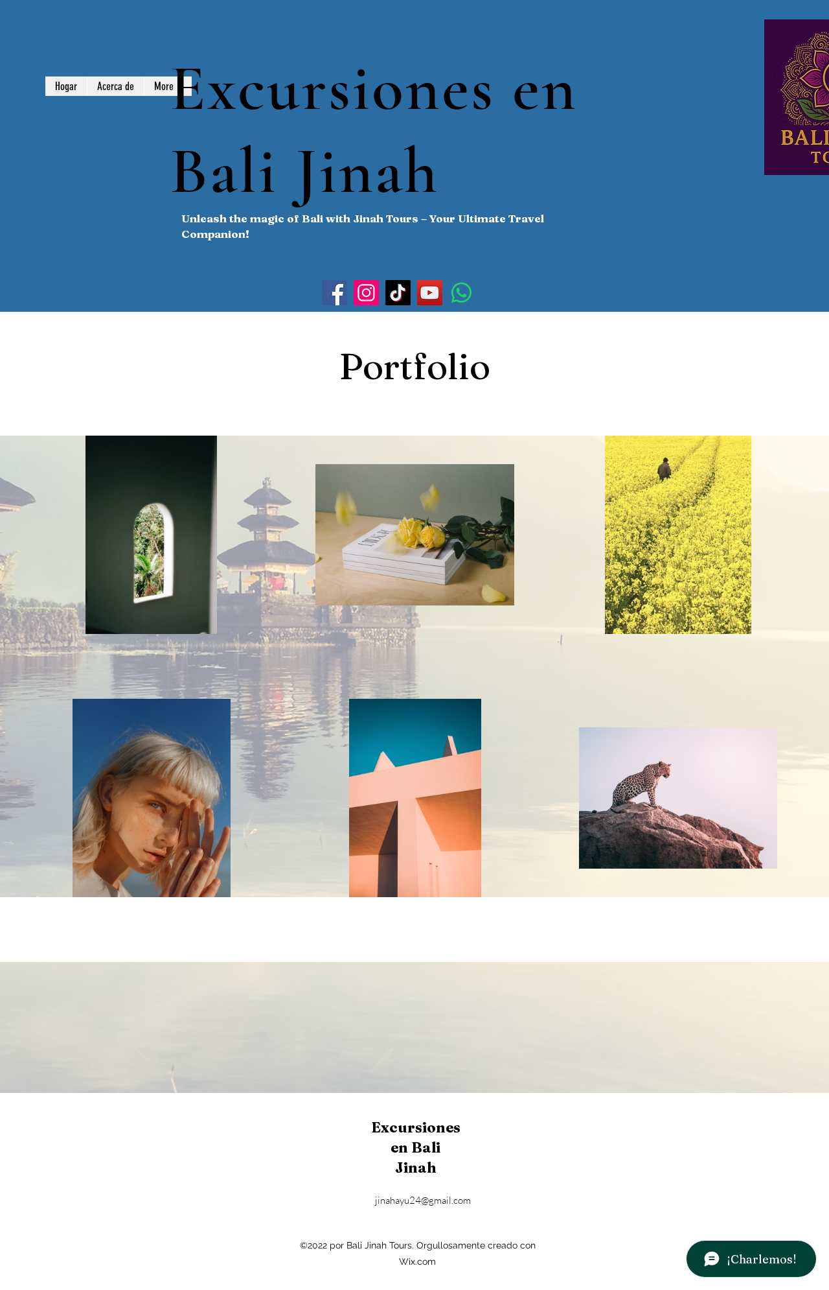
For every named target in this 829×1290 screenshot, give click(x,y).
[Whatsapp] (461, 292)
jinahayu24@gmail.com (423, 1200)
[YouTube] (429, 292)
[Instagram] (366, 292)
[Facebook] (334, 292)
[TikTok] (398, 292)
